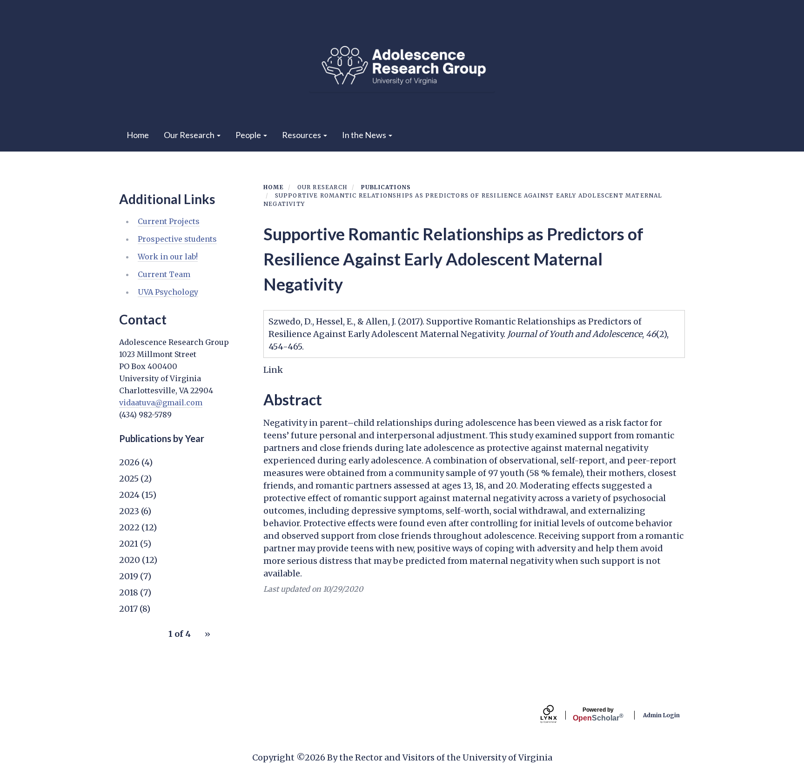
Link (273, 369)
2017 (128, 608)
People (248, 135)
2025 (129, 478)
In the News (365, 135)
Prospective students (177, 239)
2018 (128, 592)
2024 (129, 494)
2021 (128, 543)
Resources (302, 135)
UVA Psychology (168, 292)
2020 (129, 560)
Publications (386, 187)
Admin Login (661, 715)
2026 (129, 462)
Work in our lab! (168, 256)
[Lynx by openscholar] (556, 715)
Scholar (598, 714)
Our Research (190, 135)
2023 (129, 511)
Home (138, 135)
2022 (129, 527)
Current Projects (169, 221)
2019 (128, 576)
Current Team (164, 274)
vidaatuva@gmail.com (160, 402)
